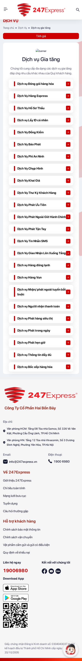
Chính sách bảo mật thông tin (21, 529)
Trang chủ (8, 27)
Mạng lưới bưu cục (14, 496)
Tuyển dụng (10, 503)
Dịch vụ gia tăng (40, 27)
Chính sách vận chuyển (17, 537)
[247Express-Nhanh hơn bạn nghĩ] (16, 587)
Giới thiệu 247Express (17, 480)
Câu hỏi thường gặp (15, 511)
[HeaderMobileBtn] (5, 10)
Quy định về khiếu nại (16, 552)
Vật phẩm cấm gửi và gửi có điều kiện (26, 545)
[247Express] (41, 394)
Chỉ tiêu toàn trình (14, 488)
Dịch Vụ (22, 27)
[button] (41, 83)
